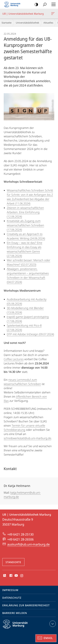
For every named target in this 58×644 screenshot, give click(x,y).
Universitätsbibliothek (27, 22)
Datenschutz (11, 597)
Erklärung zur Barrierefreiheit (26, 605)
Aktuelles (48, 22)
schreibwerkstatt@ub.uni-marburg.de (27, 438)
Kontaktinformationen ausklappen (52, 624)
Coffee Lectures (14, 359)
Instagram (22, 576)
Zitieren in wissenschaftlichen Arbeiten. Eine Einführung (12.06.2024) (25, 212)
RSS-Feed (4, 576)
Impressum (10, 590)
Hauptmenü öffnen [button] (53, 4)
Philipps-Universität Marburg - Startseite (13, 4)
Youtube (16, 576)
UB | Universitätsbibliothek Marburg (53, 14)
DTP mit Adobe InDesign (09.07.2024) (30, 334)
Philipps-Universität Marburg (21, 629)
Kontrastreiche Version (36, 4)
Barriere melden (14, 613)
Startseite (6, 22)
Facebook (11, 576)
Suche (45, 4)
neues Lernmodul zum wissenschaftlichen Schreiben (22, 382)
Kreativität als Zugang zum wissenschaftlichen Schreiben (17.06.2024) (25, 225)
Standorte (13, 562)
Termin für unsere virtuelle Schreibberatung (24, 428)
